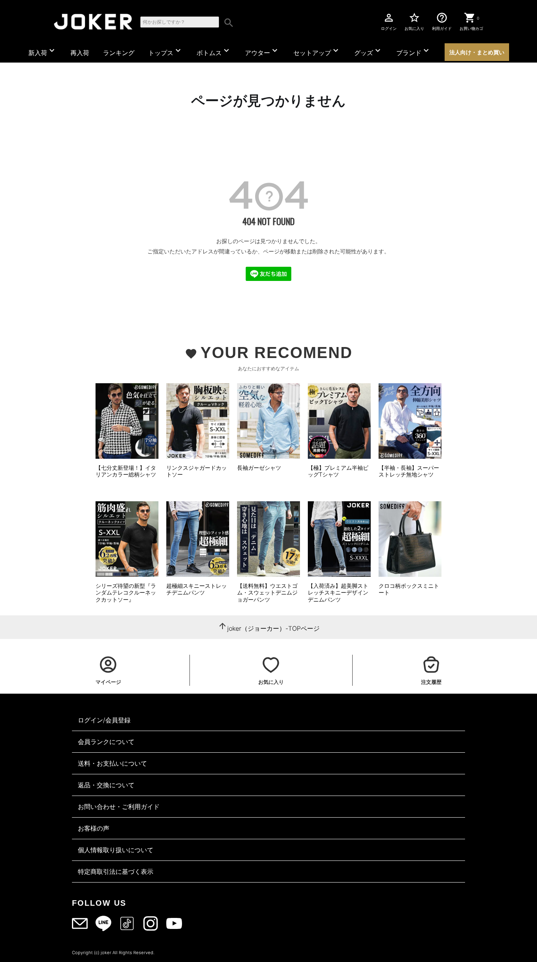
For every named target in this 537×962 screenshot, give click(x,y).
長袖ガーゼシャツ (259, 467)
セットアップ (316, 51)
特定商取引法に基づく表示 (115, 871)
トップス (165, 51)
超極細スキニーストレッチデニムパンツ (196, 589)
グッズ (368, 51)
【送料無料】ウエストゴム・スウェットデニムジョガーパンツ (267, 592)
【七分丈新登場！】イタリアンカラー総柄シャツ (126, 471)
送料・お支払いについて (112, 763)
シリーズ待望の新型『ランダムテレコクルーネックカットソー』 (126, 592)
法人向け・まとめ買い (476, 52)
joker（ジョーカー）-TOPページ (273, 628)
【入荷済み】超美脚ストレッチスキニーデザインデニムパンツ (338, 592)
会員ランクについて (106, 742)
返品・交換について (106, 785)
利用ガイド (442, 21)
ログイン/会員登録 (104, 720)
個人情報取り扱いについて (115, 850)
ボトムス (214, 51)
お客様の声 (93, 828)
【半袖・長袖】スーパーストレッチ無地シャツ (409, 471)
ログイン (389, 21)
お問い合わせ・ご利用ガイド (119, 807)
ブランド (413, 51)
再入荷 (79, 53)
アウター (262, 51)
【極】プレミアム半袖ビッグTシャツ (338, 471)
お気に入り (414, 21)
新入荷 (42, 51)
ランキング (118, 53)
